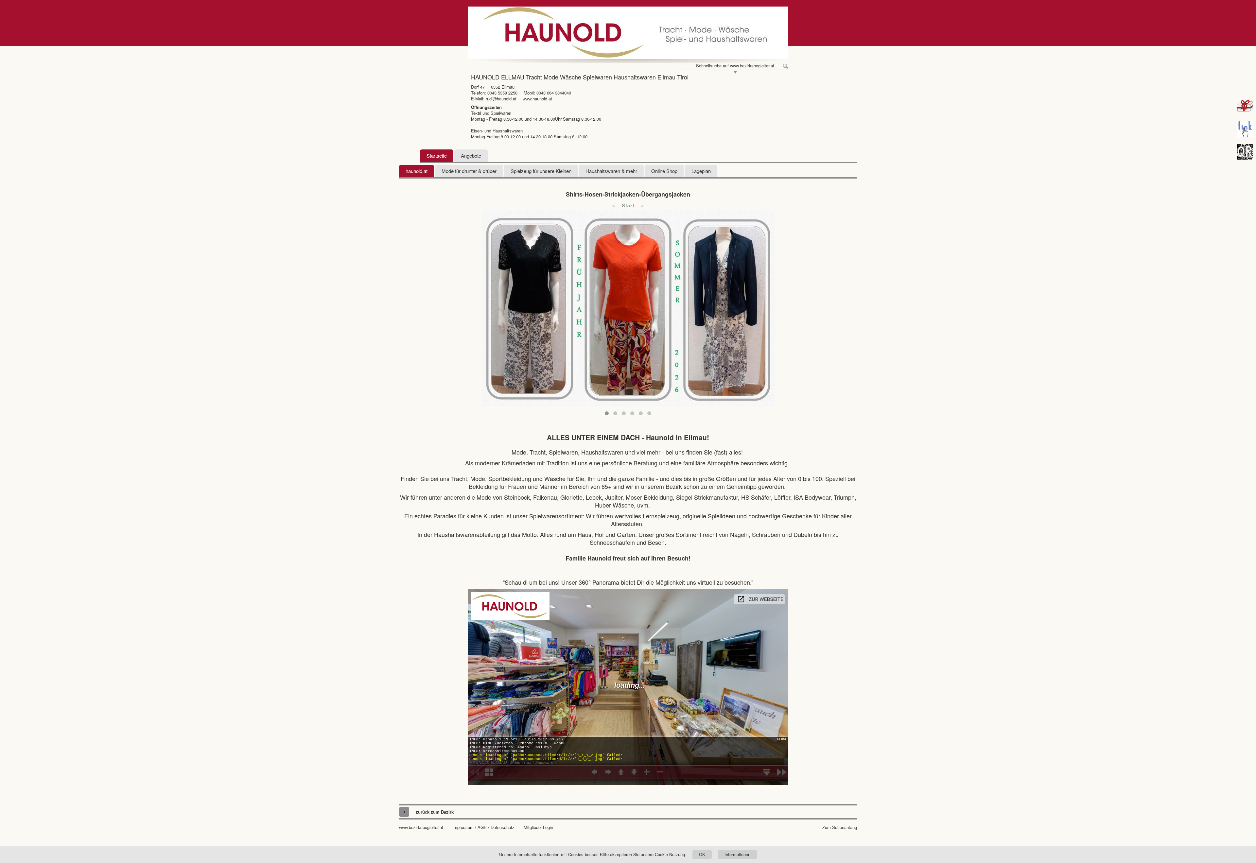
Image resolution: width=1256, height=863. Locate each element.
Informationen (737, 854)
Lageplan (701, 170)
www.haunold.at (537, 98)
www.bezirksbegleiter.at (421, 827)
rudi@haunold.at (501, 98)
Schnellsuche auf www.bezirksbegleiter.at (735, 66)
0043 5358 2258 (502, 93)
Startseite (437, 155)
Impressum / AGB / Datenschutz (483, 827)
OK (702, 854)
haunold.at (416, 170)
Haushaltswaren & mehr (611, 170)
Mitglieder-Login (538, 827)
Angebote (471, 155)
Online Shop (664, 170)
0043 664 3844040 (553, 93)
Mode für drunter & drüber (469, 170)
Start (628, 205)
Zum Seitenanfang (839, 827)
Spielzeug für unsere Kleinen (541, 170)
